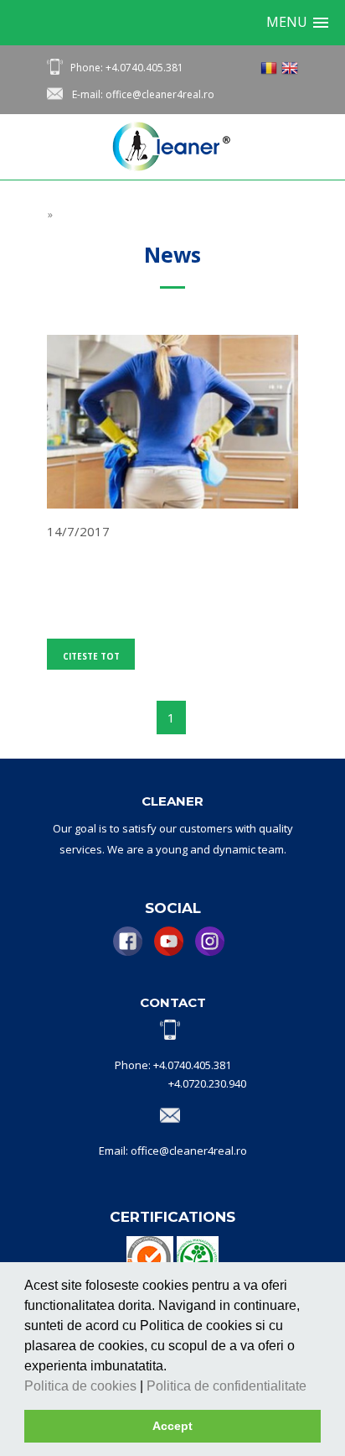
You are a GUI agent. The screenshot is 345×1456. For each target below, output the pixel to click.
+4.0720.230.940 (207, 1083)
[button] (312, 1387)
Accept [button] (172, 1426)
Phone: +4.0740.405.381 (126, 67)
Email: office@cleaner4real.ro (173, 1150)
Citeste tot (91, 656)
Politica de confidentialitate (228, 1386)
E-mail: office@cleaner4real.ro (143, 94)
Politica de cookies (82, 1386)
